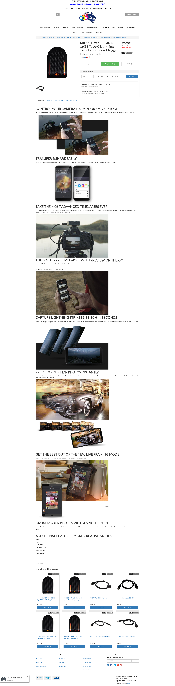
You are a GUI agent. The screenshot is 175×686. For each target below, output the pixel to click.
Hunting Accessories (118, 27)
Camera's (66, 27)
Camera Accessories (45, 27)
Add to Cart (110, 64)
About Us (77, 8)
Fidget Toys (105, 27)
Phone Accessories (86, 32)
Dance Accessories (78, 27)
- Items (132, 14)
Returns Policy (87, 666)
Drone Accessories (92, 27)
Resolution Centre (41, 666)
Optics (75, 32)
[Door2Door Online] (87, 17)
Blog (72, 8)
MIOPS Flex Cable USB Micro (126, 637)
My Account (39, 658)
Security (98, 32)
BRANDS (57, 27)
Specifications (59, 100)
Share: (82, 57)
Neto (128, 683)
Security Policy (87, 670)
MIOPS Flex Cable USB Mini (125, 598)
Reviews (68, 100)
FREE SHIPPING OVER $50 (96, 8)
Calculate (132, 76)
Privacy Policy (87, 662)
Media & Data (131, 27)
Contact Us (85, 8)
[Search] (58, 14)
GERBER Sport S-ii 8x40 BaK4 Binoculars (17, 679)
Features (49, 100)
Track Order (39, 662)
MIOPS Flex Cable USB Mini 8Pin (100, 637)
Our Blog (61, 662)
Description (40, 100)
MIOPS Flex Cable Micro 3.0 (98, 598)
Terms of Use (87, 658)
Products (66, 8)
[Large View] (40, 89)
